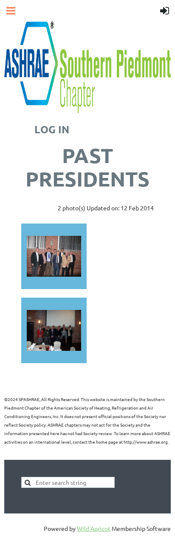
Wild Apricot (93, 528)
